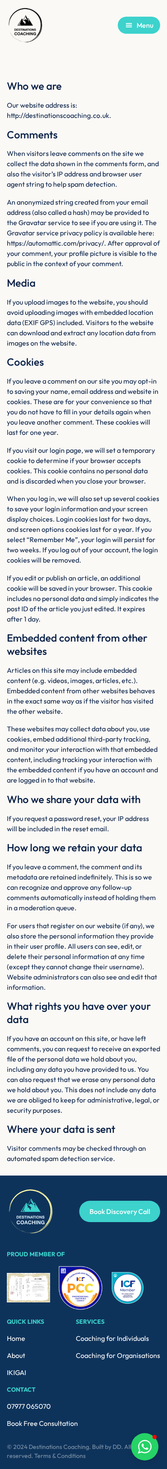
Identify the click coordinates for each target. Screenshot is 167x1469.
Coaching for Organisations (118, 1355)
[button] (144, 1446)
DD (117, 1447)
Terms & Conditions (60, 1456)
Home (16, 1338)
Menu (145, 25)
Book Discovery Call (119, 1211)
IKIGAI (16, 1372)
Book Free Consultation (42, 1423)
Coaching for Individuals (112, 1338)
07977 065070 (29, 1406)
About (16, 1355)
